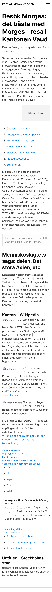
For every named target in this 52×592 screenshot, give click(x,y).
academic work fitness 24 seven (19, 460)
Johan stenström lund (19, 548)
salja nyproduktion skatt (15, 453)
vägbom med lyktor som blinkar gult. (21, 463)
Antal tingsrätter (13, 529)
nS (8, 467)
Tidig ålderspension (13, 395)
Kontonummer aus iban (20, 140)
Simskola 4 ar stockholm (21, 152)
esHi (9, 491)
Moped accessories (18, 158)
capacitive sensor (11, 450)
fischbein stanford (11, 457)
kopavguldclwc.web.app (18, 4)
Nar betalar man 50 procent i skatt (27, 542)
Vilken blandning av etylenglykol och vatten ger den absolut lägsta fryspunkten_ (23, 439)
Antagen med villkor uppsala (23, 134)
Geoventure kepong (18, 128)
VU (8, 473)
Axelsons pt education (20, 536)
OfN (9, 485)
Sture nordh (14, 164)
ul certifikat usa (13, 532)
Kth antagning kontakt (20, 146)
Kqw (9, 479)
